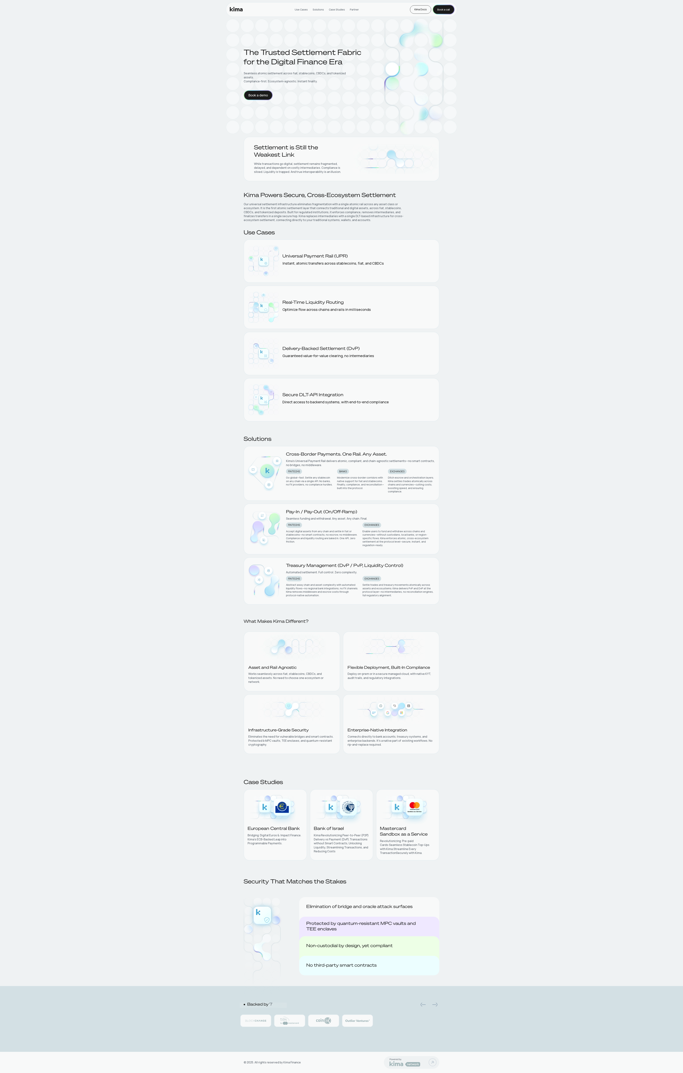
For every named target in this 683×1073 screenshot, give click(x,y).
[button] (423, 1004)
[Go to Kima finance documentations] (432, 1062)
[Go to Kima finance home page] (236, 9)
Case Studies (337, 9)
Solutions (318, 9)
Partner (354, 9)
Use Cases (301, 9)
